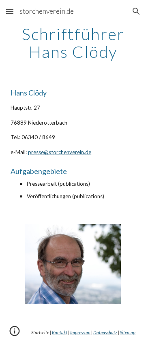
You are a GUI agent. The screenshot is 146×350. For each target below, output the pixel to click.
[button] (9, 11)
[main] (73, 43)
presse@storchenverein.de (59, 152)
